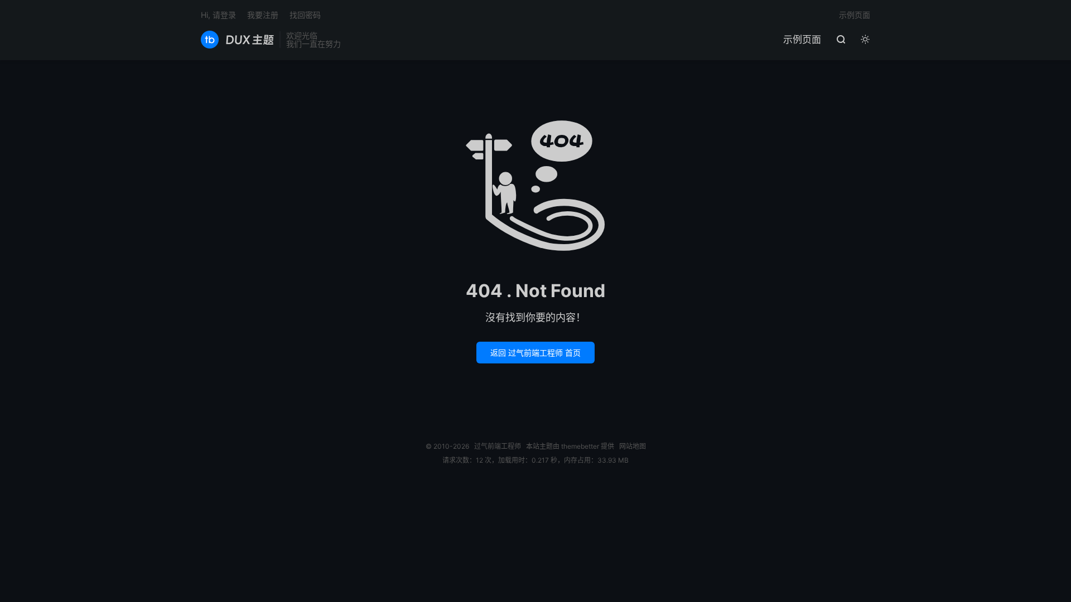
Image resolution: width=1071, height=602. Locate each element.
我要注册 (262, 15)
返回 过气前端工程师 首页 (535, 352)
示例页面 (802, 39)
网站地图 (632, 446)
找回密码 (305, 15)
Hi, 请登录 (218, 15)
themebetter (580, 446)
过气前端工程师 (237, 39)
